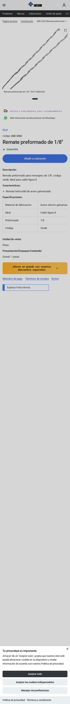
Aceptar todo (35, 674)
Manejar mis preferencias (35, 690)
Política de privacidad (14, 700)
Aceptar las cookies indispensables (35, 682)
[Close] (67, 648)
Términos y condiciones (39, 700)
